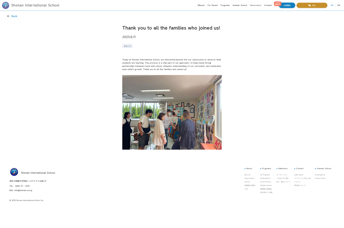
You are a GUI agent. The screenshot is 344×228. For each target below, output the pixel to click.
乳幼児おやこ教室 (266, 192)
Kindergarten (265, 178)
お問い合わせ (298, 175)
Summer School (240, 5)
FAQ (246, 189)
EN (339, 5)
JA (332, 5)
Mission (201, 5)
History (247, 182)
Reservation (255, 5)
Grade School (265, 182)
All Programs (265, 175)
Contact (268, 5)
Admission (283, 168)
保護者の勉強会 (266, 189)
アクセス (297, 182)
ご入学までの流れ (283, 178)
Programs (225, 5)
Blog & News (249, 178)
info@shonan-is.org (23, 190)
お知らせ (127, 46)
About (249, 168)
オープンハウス (282, 175)
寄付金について (300, 185)
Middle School (266, 185)
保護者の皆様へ (250, 185)
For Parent (213, 5)
